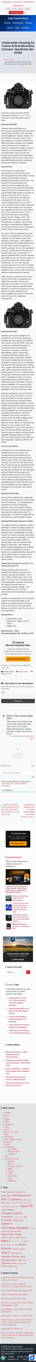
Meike (10, 1164)
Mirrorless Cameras (7, 1237)
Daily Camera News (18, 18)
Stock (25, 1260)
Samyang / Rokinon (15, 1166)
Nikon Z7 (19, 1241)
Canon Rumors (7, 2)
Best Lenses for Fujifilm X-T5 (12, 1329)
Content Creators (18, 1217)
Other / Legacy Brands (13, 1139)
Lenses (7, 1130)
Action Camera (6, 1196)
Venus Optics (13, 1176)
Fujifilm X (6, 1223)
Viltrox (10, 1178)
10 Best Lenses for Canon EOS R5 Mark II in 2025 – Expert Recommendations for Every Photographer (17, 1322)
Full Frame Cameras (14, 1228)
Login (32, 765)
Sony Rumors (18, 2)
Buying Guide (18, 23)
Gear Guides (12, 1149)
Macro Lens (5, 1231)
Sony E (5, 1252)
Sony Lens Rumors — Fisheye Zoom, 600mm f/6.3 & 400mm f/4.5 (17, 1071)
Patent (25, 1241)
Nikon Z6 (14, 1241)
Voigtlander (12, 1181)
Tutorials (11, 1154)
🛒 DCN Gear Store (16, 12)
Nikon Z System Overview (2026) (18, 1286)
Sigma (10, 1169)
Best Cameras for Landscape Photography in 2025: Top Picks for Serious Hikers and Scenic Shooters (17, 1335)
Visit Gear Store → (18, 843)
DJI (5, 1117)
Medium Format (15, 1231)
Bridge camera (26, 1200)
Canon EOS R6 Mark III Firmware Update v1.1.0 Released (18, 1019)
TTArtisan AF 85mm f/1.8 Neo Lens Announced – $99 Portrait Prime (18, 1062)
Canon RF (8, 674)
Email (3, 692)
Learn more (5, 668)
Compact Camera (11, 1213)
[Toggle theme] (25, 12)
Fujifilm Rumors (18, 6)
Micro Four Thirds (11, 1132)
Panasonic (8, 1142)
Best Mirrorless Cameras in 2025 (13, 1299)
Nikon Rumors (29, 2)
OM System (8, 1137)
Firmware (25, 28)
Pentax (7, 1144)
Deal (25, 1217)
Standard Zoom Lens (11, 1260)
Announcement (22, 1195)
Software (22, 1249)
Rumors (10, 28)
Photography (9, 1147)
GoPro (6, 1122)
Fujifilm (27, 9)
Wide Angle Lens (9, 1266)
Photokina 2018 (5, 1245)
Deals (17, 28)
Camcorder (14, 1202)
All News (7, 23)
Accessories (20, 1192)
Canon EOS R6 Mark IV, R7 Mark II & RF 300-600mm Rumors (19, 1011)
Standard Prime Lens (13, 1256)
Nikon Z (6, 1240)
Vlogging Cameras (22, 1263)
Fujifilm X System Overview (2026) (14, 1295)
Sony (14, 9)
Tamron (11, 1171)
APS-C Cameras (11, 1199)
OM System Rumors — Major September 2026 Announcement (17, 1054)
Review (22, 1244)
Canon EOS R (5, 1206)
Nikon (21, 9)
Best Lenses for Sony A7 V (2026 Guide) (16, 1316)
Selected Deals (14, 857)
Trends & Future (14, 1151)
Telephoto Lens (8, 1263)
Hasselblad (8, 1125)
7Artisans (11, 1161)
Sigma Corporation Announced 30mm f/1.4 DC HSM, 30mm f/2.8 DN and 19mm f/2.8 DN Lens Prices (10, 809)
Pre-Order (14, 1245)
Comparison (7, 1216)
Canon (8, 9)
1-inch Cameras (7, 1192)
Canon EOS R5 (14, 1206)
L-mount (31, 1228)
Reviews (29, 23)
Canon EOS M (25, 115)
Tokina (10, 1173)
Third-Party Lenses (11, 1159)
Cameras (7, 1112)
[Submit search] (28, 972)
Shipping (15, 1249)
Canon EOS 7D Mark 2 (25, 1202)
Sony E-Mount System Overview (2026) (16, 1290)
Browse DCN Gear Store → (18, 659)
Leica (6, 1127)
